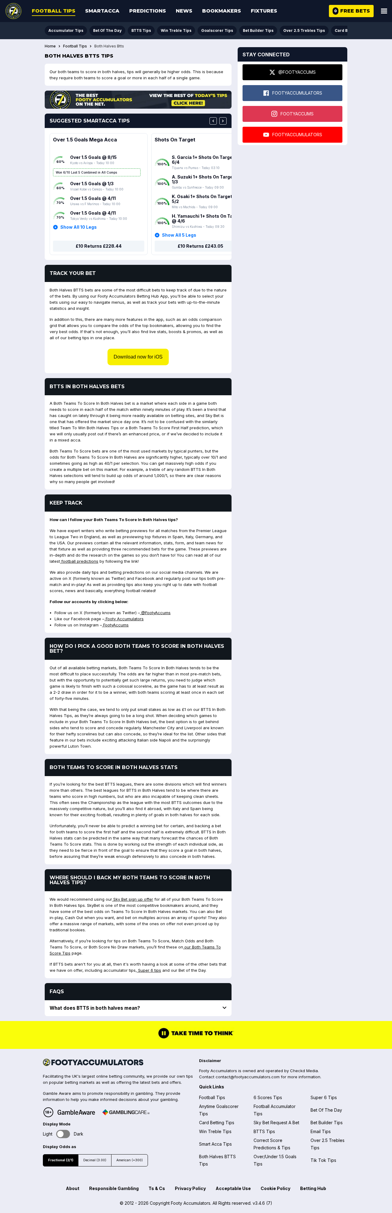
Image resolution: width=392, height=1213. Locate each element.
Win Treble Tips (176, 30)
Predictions (147, 11)
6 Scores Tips (268, 1097)
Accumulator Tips (65, 30)
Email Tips (321, 1131)
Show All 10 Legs (78, 227)
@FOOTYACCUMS (297, 72)
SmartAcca (102, 11)
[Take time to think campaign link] (196, 1038)
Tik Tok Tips (323, 1160)
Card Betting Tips (216, 1122)
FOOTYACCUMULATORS (297, 93)
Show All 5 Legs (179, 235)
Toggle (63, 1134)
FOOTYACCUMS (297, 113)
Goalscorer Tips (217, 30)
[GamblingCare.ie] (125, 1112)
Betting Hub (313, 1188)
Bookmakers (221, 11)
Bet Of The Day (107, 30)
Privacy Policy (190, 1188)
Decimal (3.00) (94, 1160)
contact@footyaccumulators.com (248, 1076)
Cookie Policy (275, 1188)
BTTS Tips (141, 30)
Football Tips (53, 11)
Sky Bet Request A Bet (276, 1122)
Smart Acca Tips (215, 1144)
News (184, 11)
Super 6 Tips (324, 1097)
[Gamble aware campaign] (76, 1112)
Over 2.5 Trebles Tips (304, 30)
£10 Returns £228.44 (99, 246)
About (72, 1188)
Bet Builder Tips (258, 30)
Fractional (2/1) (60, 1160)
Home (50, 46)
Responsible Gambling (114, 1188)
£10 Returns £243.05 (200, 246)
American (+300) (129, 1160)
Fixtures (264, 11)
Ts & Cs (157, 1188)
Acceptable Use (233, 1188)
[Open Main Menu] (384, 11)
